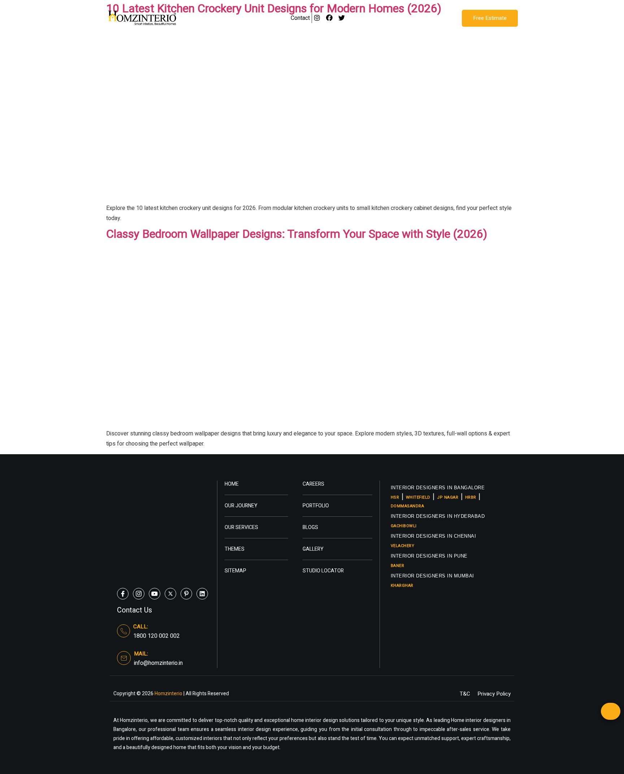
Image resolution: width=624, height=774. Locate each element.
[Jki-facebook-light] (123, 593)
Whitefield (418, 497)
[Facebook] (329, 18)
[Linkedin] (202, 593)
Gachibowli (404, 526)
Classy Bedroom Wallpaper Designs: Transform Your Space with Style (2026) (296, 233)
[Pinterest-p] (186, 593)
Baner (397, 566)
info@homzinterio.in (158, 663)
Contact (300, 18)
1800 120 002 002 (156, 636)
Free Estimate (490, 18)
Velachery (403, 546)
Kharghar (402, 585)
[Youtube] (154, 593)
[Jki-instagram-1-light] (138, 593)
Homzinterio (167, 693)
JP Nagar (447, 497)
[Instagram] (317, 18)
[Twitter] (342, 18)
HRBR (470, 497)
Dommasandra (407, 506)
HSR (395, 497)
